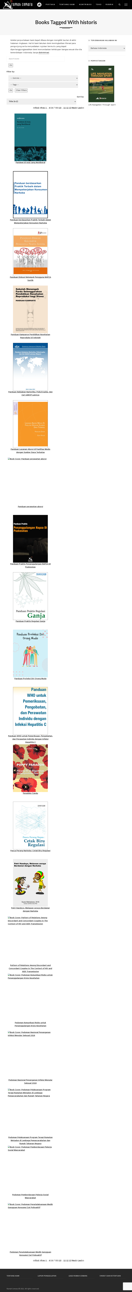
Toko (99, 5)
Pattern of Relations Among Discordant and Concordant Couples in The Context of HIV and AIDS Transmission (30, 968)
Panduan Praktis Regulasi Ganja (30, 621)
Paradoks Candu (30, 793)
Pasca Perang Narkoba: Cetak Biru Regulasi (30, 851)
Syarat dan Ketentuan (110, 1276)
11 (64, 108)
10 (60, 108)
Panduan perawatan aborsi (30, 507)
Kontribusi (85, 5)
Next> (74, 108)
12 (67, 108)
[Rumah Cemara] (17, 4)
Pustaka (50, 5)
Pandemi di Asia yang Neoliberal (30, 162)
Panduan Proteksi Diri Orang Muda (30, 679)
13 (70, 108)
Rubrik (109, 5)
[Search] (119, 4)
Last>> (81, 108)
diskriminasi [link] (44, 53)
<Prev (42, 108)
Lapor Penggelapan (47, 1276)
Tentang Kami (67, 5)
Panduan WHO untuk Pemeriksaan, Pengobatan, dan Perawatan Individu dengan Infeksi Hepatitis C (30, 739)
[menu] (125, 4)
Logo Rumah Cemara (78, 1276)
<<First (36, 108)
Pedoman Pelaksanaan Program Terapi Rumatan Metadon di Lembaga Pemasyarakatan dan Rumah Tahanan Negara (30, 1140)
